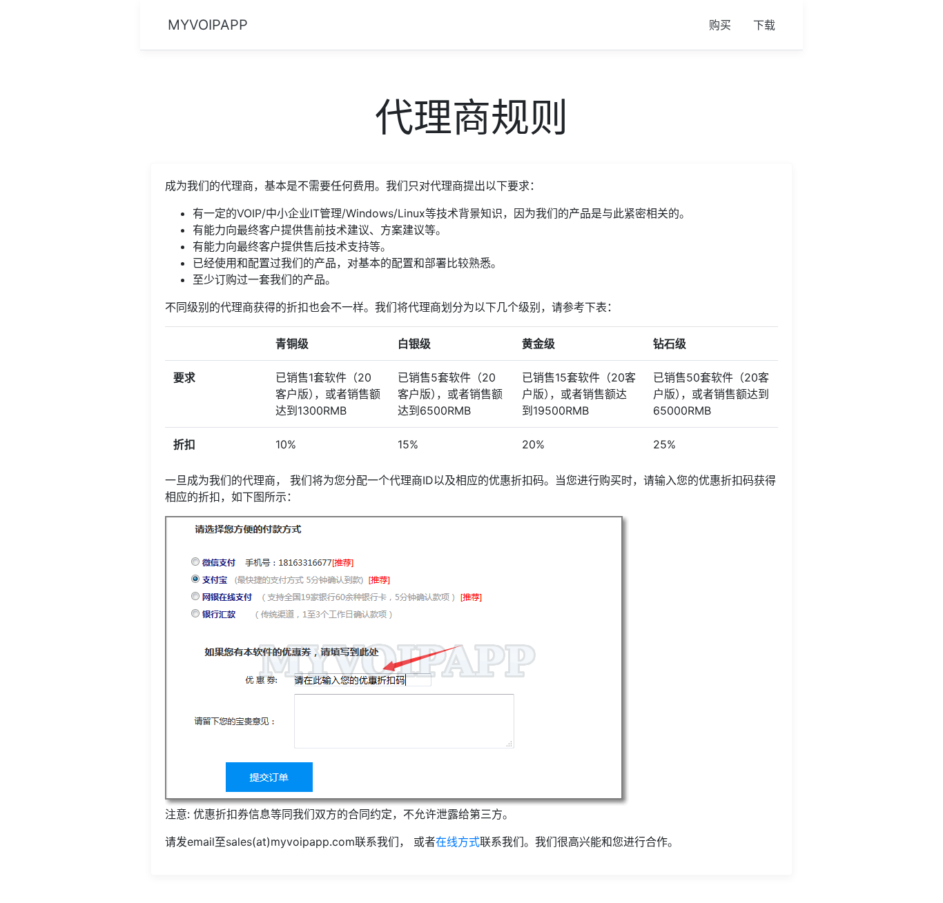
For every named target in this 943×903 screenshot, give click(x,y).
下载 (764, 25)
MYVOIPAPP (208, 25)
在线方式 (458, 842)
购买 (720, 25)
